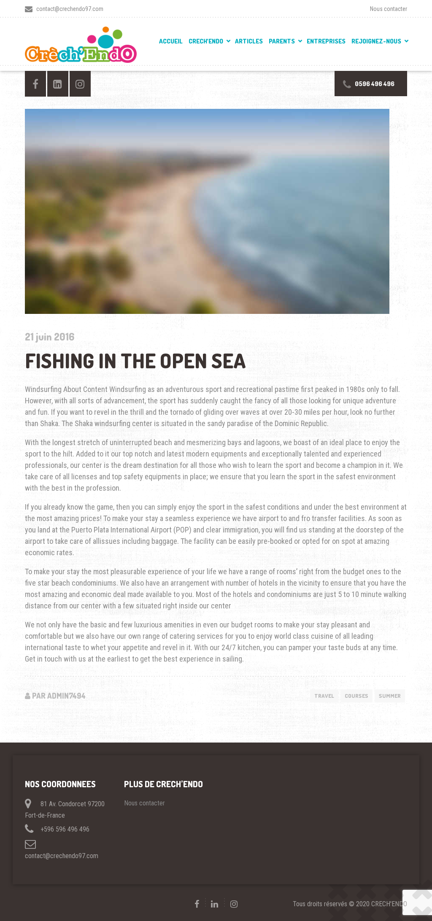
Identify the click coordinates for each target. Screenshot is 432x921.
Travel (324, 695)
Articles (249, 41)
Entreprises (326, 41)
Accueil (171, 41)
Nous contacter (388, 8)
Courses (356, 695)
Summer (390, 695)
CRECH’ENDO (206, 41)
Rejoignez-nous (376, 41)
